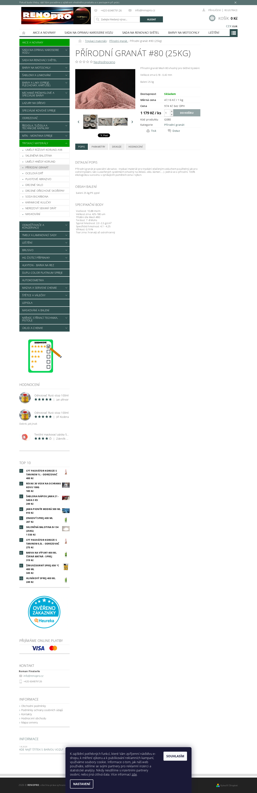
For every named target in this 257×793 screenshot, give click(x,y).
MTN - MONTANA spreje (37, 135)
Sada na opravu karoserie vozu (89, 32)
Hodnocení (135, 146)
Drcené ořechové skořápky (45, 190)
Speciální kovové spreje (39, 110)
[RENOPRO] (56, 15)
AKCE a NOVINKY (44, 32)
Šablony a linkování (36, 75)
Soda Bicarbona (36, 196)
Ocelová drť (34, 173)
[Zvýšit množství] (171, 111)
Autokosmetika (33, 280)
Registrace (231, 10)
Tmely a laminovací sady (39, 235)
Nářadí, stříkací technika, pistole (40, 319)
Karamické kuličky (38, 202)
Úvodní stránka (23, 32)
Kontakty (26, 714)
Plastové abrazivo (38, 179)
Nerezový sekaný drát (40, 208)
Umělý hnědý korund (40, 161)
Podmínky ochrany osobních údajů (42, 710)
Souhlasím (175, 756)
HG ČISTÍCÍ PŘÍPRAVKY (36, 257)
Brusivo (27, 250)
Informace (29, 739)
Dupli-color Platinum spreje (42, 272)
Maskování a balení (35, 310)
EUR (234, 26)
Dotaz (176, 131)
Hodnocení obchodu (33, 718)
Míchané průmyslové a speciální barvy (38, 94)
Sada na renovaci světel (140, 32)
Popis (81, 146)
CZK (229, 26)
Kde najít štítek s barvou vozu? (41, 749)
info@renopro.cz (33, 676)
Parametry (98, 146)
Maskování (32, 214)
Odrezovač (30, 118)
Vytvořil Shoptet (229, 785)
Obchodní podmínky (33, 706)
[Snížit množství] (171, 114)
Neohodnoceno (104, 62)
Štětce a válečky (33, 295)
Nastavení (81, 784)
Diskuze (117, 146)
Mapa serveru (29, 722)
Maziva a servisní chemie (39, 287)
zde (134, 774)
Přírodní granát (37, 167)
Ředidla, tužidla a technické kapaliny (35, 127)
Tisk (153, 131)
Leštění (213, 32)
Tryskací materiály (35, 143)
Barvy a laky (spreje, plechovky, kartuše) (36, 84)
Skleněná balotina (38, 155)
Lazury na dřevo (34, 103)
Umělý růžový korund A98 (43, 149)
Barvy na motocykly (183, 32)
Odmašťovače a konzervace (33, 226)
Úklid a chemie (32, 328)
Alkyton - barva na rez (38, 265)
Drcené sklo (34, 185)
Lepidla (27, 302)
